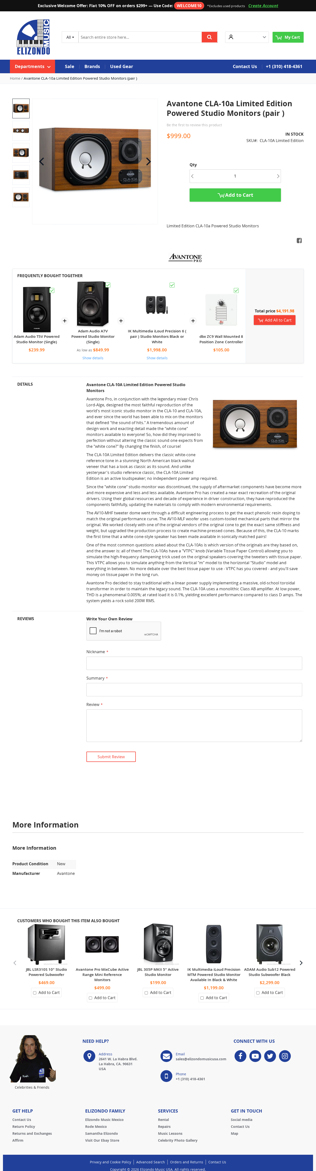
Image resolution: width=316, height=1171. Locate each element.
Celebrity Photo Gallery (178, 1140)
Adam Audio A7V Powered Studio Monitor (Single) (93, 336)
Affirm (17, 1140)
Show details (92, 358)
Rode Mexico (96, 1126)
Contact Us (21, 1119)
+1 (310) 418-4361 (284, 66)
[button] (247, 37)
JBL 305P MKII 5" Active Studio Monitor (158, 972)
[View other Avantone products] (185, 257)
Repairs (164, 1126)
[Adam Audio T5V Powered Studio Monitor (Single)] (37, 289)
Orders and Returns (186, 1162)
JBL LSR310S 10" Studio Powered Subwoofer (46, 972)
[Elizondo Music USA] (33, 37)
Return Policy (23, 1126)
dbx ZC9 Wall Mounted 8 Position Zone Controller (221, 339)
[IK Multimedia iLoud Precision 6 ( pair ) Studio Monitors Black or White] (157, 284)
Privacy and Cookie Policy (110, 1162)
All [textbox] (68, 37)
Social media (241, 1119)
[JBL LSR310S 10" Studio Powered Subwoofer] (46, 926)
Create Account (263, 5)
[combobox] (70, 37)
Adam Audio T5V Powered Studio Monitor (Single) (36, 339)
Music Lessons (170, 1133)
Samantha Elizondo (101, 1133)
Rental (163, 1119)
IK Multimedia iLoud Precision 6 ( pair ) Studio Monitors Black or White (157, 336)
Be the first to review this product (194, 125)
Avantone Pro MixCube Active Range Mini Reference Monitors (102, 974)
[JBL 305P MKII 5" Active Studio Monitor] (158, 926)
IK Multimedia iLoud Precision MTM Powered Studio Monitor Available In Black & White (213, 974)
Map (234, 1133)
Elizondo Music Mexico (104, 1119)
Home (15, 78)
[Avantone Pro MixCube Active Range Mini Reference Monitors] (102, 926)
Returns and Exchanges (32, 1133)
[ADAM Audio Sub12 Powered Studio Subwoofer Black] (270, 926)
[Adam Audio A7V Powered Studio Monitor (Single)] (93, 284)
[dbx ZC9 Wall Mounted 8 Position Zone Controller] (221, 289)
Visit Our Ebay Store (102, 1140)
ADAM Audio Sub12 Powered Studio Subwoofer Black (269, 972)
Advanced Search (150, 1162)
